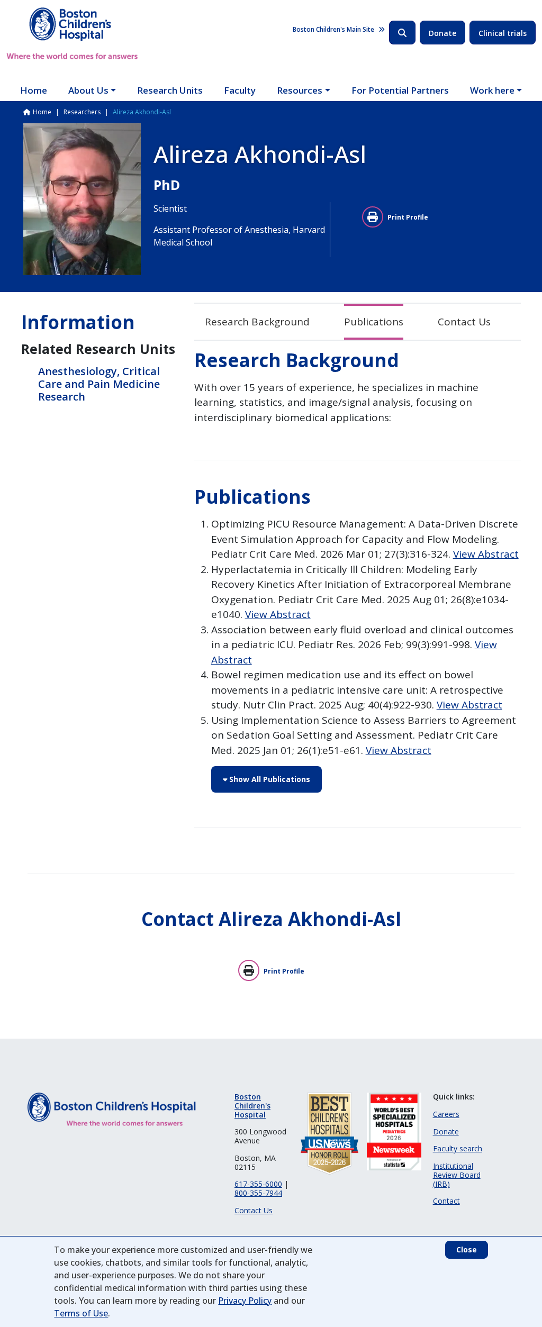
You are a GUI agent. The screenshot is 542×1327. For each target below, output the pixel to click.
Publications (373, 322)
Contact (446, 1201)
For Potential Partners (400, 90)
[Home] (72, 33)
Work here (492, 90)
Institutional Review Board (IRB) (457, 1175)
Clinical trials (502, 33)
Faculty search (457, 1148)
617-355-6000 (258, 1184)
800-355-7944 (258, 1193)
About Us (88, 90)
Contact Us (464, 322)
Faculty (240, 90)
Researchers (82, 111)
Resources (299, 90)
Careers (446, 1114)
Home (33, 90)
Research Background (257, 322)
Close (466, 1249)
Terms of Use (81, 1313)
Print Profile (407, 217)
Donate (442, 33)
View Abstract (486, 554)
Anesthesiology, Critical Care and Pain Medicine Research (99, 384)
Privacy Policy (245, 1300)
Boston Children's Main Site (333, 29)
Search (402, 32)
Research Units (170, 90)
